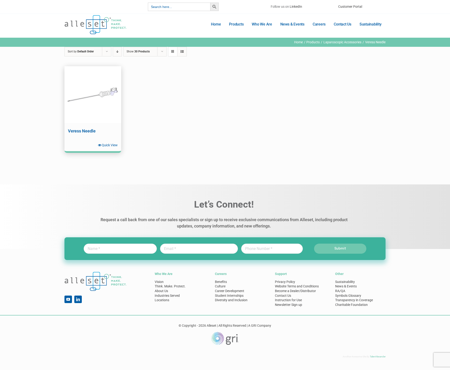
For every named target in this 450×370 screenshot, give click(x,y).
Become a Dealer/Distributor (295, 291)
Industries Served (167, 295)
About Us (161, 291)
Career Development (229, 291)
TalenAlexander (378, 356)
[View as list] (182, 51)
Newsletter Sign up (288, 305)
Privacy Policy (285, 282)
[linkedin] (78, 299)
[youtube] (68, 299)
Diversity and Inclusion (231, 300)
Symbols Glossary (348, 295)
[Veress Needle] (92, 94)
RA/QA (340, 291)
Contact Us (283, 295)
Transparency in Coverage (354, 300)
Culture (220, 286)
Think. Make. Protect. (170, 286)
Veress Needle (82, 130)
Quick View (110, 145)
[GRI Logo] (225, 333)
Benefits (221, 282)
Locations (162, 300)
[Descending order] (117, 51)
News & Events (346, 286)
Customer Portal (350, 6)
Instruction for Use (288, 300)
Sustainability (345, 282)
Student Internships (229, 295)
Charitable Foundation (351, 305)
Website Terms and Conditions (297, 286)
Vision (159, 282)
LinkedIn (296, 6)
